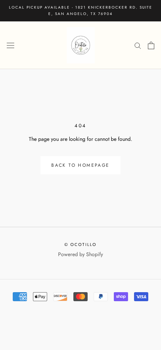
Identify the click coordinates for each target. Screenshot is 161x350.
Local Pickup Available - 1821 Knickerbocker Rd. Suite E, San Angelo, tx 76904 (80, 11)
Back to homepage (80, 165)
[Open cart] (151, 45)
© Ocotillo (80, 244)
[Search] (137, 45)
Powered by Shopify (80, 254)
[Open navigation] (10, 45)
